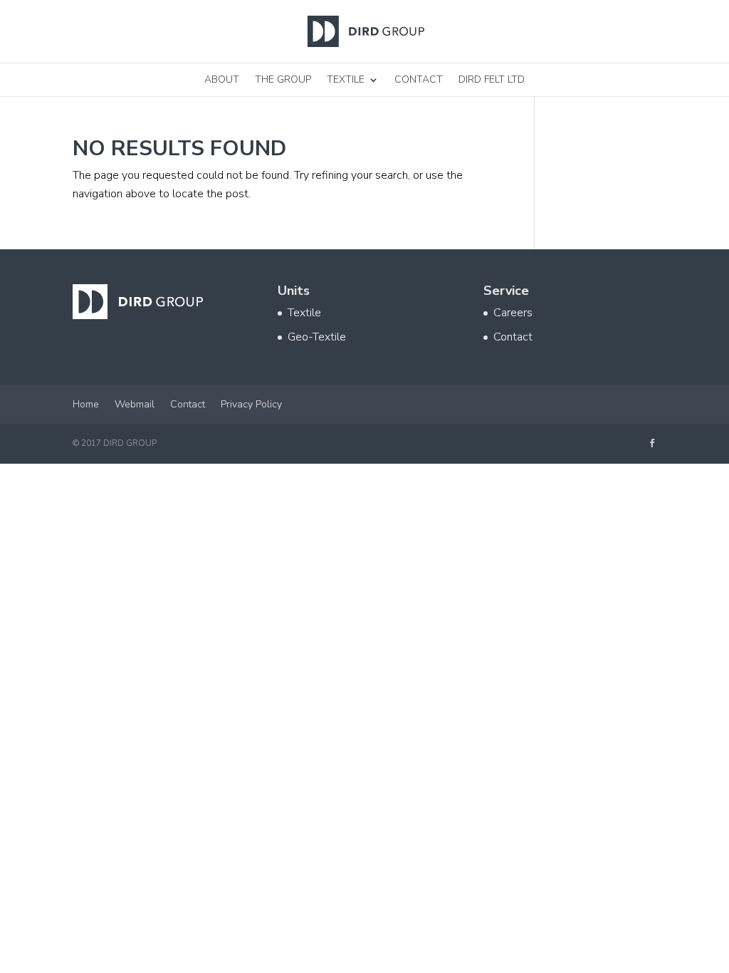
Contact (418, 79)
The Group (283, 79)
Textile (345, 79)
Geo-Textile (317, 337)
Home (86, 404)
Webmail (134, 404)
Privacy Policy (251, 404)
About (221, 79)
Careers (513, 313)
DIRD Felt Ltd (491, 79)
